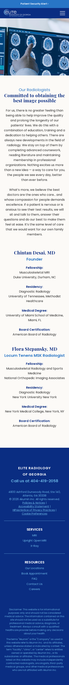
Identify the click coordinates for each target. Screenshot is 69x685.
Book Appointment (34, 573)
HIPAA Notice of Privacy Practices (34, 510)
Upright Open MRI (34, 540)
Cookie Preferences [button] (34, 514)
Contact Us (34, 584)
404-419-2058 (44, 481)
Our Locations (34, 568)
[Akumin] (20, 13)
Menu (62, 13)
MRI (34, 535)
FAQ (34, 579)
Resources (34, 562)
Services (35, 529)
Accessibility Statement (33, 506)
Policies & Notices (33, 503)
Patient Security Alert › (34, 3)
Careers (34, 589)
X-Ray (34, 546)
